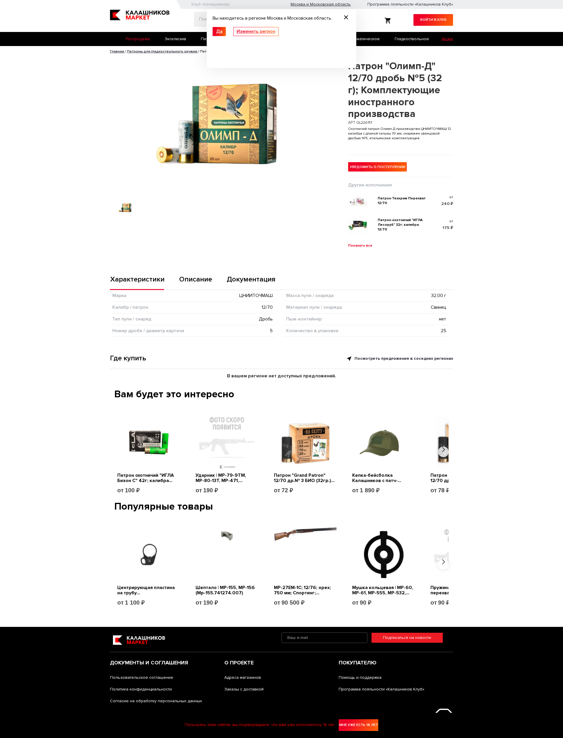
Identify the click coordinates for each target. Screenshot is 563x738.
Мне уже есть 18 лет (358, 725)
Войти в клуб (433, 20)
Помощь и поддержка (360, 677)
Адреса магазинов (242, 677)
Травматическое (363, 38)
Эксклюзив (175, 38)
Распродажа (138, 38)
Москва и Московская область (321, 4)
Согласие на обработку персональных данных (156, 700)
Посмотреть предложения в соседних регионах (403, 358)
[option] (220, 122)
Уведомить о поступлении (377, 167)
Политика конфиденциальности (141, 689)
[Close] (346, 18)
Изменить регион (256, 31)
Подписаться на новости (407, 637)
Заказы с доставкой (244, 689)
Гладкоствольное (412, 38)
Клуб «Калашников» (210, 4)
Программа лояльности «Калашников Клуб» (410, 4)
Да (219, 31)
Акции (447, 38)
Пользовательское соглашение (141, 677)
